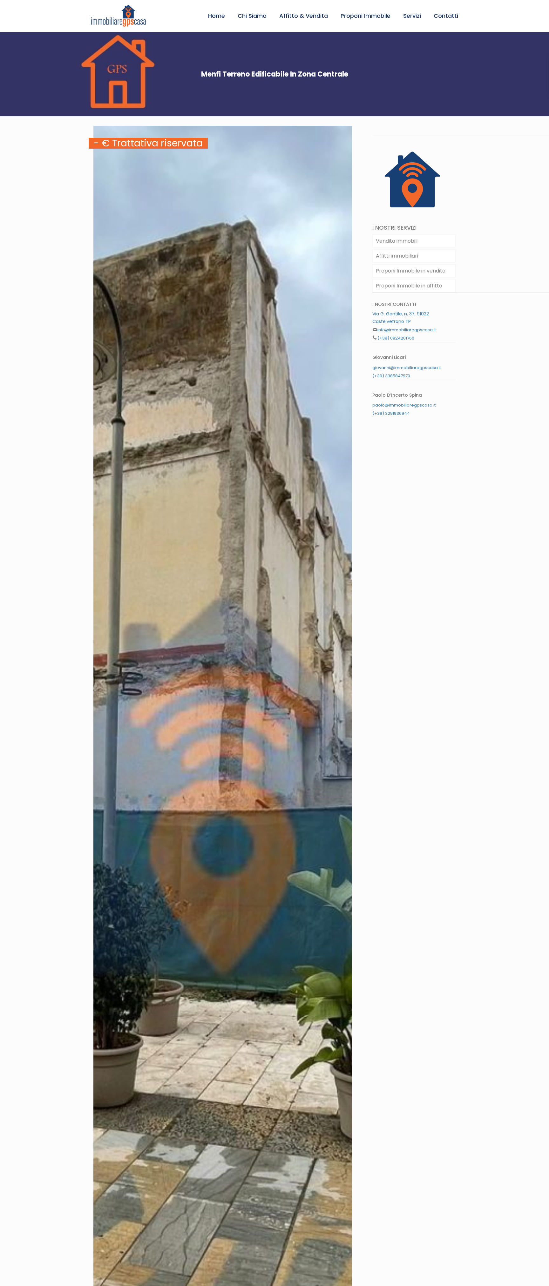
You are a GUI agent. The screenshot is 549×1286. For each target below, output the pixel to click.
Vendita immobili (396, 241)
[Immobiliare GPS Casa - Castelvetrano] (118, 16)
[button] (346, 131)
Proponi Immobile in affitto (409, 285)
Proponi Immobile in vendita (410, 270)
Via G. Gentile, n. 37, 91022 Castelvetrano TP (400, 318)
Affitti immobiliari (397, 255)
